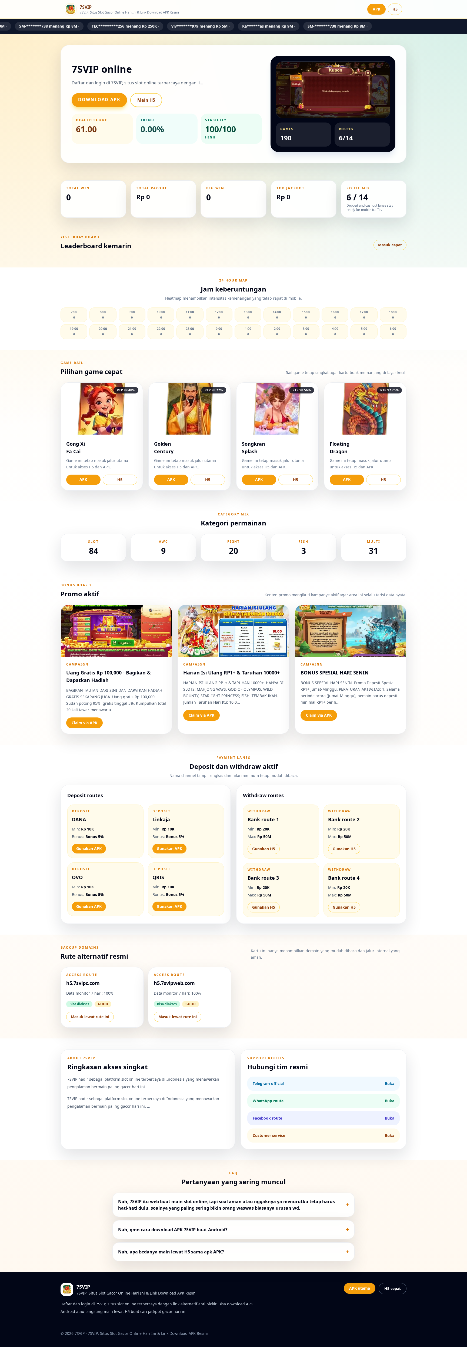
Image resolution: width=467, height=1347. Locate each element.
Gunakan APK (89, 848)
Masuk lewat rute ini (90, 1016)
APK (376, 9)
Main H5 (146, 100)
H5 (395, 9)
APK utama (359, 1288)
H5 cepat (392, 1288)
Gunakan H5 (263, 848)
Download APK (99, 99)
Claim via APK (84, 722)
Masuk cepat (390, 244)
